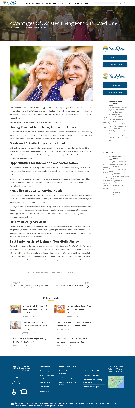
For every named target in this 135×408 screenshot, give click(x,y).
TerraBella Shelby (55, 272)
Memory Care (44, 387)
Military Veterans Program (121, 182)
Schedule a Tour (16, 384)
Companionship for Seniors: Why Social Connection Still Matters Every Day (72, 340)
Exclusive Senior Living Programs (116, 110)
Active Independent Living (47, 376)
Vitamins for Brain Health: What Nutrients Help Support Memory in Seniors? (79, 309)
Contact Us (15, 381)
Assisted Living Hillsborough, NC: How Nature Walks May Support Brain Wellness (35, 309)
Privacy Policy (104, 403)
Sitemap (59, 406)
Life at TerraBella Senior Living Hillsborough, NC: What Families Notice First (30, 340)
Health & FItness (122, 109)
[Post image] (15, 309)
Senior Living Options (47, 371)
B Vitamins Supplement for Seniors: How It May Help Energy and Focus (35, 325)
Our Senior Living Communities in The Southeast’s (59, 403)
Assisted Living (42, 272)
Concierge (122, 118)
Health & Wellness (117, 192)
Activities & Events (68, 383)
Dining (117, 120)
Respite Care (44, 391)
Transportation (123, 136)
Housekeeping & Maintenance (93, 381)
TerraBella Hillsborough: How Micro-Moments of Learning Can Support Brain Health (74, 324)
